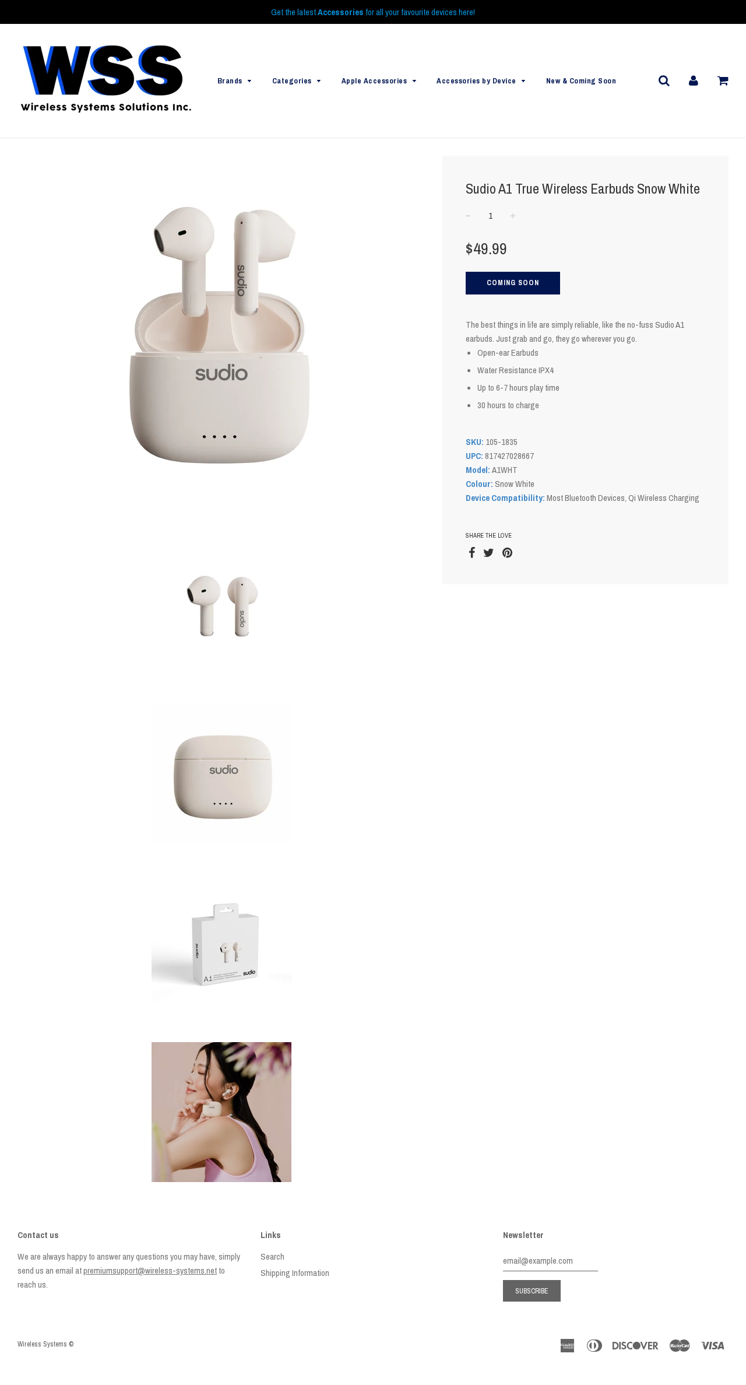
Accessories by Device (476, 81)
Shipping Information (295, 1273)
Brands (229, 81)
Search (272, 1256)
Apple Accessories (374, 81)
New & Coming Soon (581, 81)
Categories (292, 81)
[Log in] (693, 80)
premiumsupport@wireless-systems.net (150, 1270)
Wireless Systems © (45, 1344)
